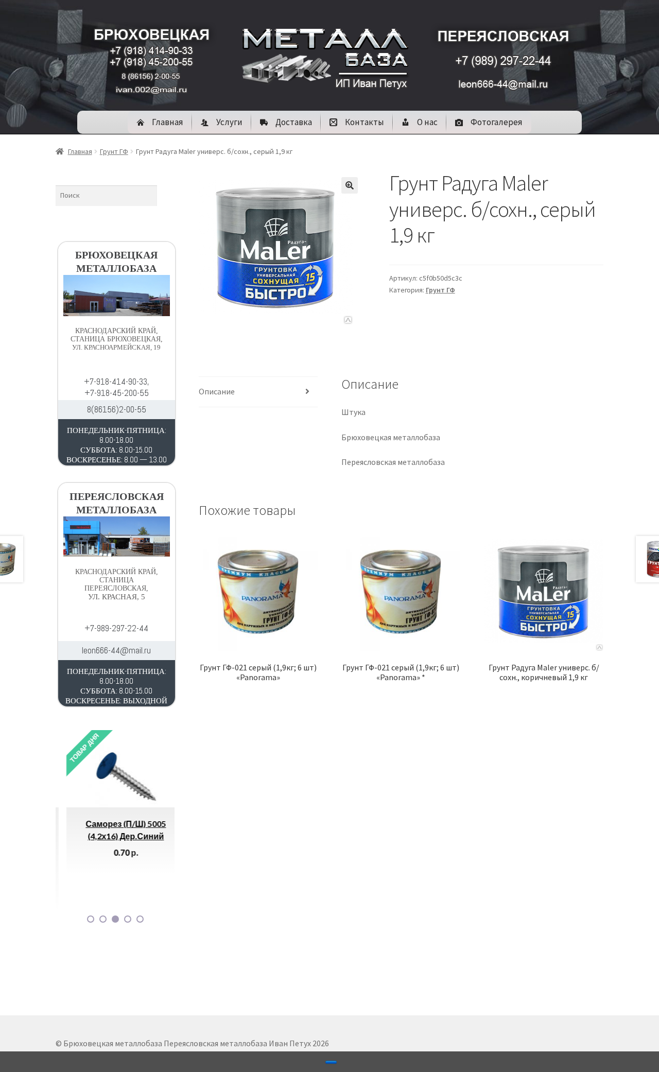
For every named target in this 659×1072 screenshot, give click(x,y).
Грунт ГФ (114, 151)
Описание (217, 391)
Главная (80, 151)
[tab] (258, 392)
